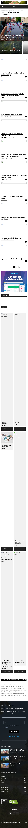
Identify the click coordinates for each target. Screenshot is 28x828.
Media (9, 822)
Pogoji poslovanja (22, 822)
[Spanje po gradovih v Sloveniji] (14, 251)
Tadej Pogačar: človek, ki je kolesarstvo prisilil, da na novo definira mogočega (17, 751)
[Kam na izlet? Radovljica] (5, 765)
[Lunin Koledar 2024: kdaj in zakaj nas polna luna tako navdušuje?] (14, 146)
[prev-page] (8, 267)
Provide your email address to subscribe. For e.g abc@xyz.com (13, 726)
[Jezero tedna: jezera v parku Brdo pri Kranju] (14, 209)
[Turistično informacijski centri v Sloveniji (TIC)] (14, 126)
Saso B (2, 158)
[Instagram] (14, 813)
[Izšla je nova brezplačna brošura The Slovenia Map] (14, 29)
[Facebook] (10, 813)
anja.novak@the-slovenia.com (15, 697)
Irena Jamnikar (4, 76)
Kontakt (6, 822)
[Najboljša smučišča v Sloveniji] (14, 106)
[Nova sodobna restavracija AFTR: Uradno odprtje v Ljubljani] (14, 86)
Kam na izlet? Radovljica (15, 763)
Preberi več (20, 548)
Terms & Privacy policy (14, 736)
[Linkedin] (17, 813)
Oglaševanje (14, 822)
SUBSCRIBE (14, 731)
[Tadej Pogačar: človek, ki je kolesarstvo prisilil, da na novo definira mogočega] (5, 751)
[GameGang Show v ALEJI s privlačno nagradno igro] (14, 65)
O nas (2, 822)
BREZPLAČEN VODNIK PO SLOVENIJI (12, 10)
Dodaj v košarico (7, 428)
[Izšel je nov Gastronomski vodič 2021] (14, 188)
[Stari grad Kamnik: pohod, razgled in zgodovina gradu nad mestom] (5, 758)
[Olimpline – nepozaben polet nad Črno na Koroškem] (11, 49)
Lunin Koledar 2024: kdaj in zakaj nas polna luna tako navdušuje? (13, 155)
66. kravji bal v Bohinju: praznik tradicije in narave (11, 239)
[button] (2, 6)
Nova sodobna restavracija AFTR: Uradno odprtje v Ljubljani (12, 94)
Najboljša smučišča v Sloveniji (11, 115)
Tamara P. (3, 39)
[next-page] (19, 267)
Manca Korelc (4, 220)
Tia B (2, 116)
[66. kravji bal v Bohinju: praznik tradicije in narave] (14, 230)
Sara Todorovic (4, 137)
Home (2, 10)
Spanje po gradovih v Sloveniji (11, 259)
